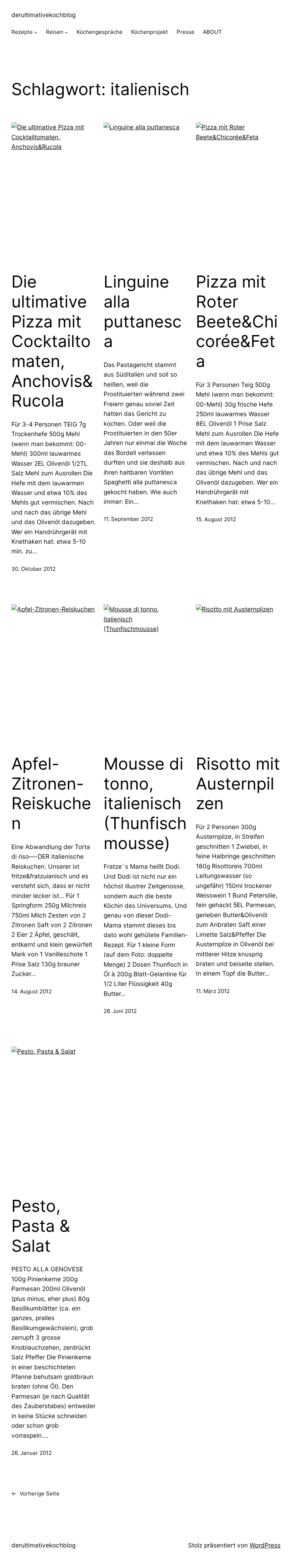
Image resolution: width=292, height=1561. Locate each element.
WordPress (265, 1545)
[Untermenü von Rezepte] (35, 32)
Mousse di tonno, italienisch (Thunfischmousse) (145, 803)
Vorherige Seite (35, 1493)
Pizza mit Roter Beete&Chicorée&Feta (237, 321)
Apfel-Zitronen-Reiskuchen (51, 793)
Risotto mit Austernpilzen (238, 783)
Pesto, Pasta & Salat (40, 1225)
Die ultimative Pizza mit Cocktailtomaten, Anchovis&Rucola (52, 341)
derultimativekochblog (43, 15)
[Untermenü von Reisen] (66, 32)
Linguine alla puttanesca (143, 311)
